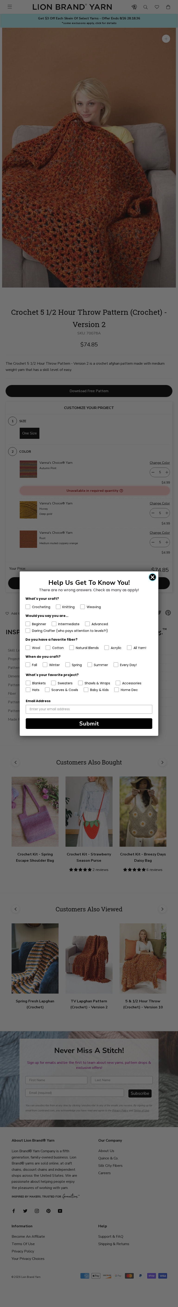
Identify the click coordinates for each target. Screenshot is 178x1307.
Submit (89, 723)
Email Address (38, 701)
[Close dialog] (152, 577)
